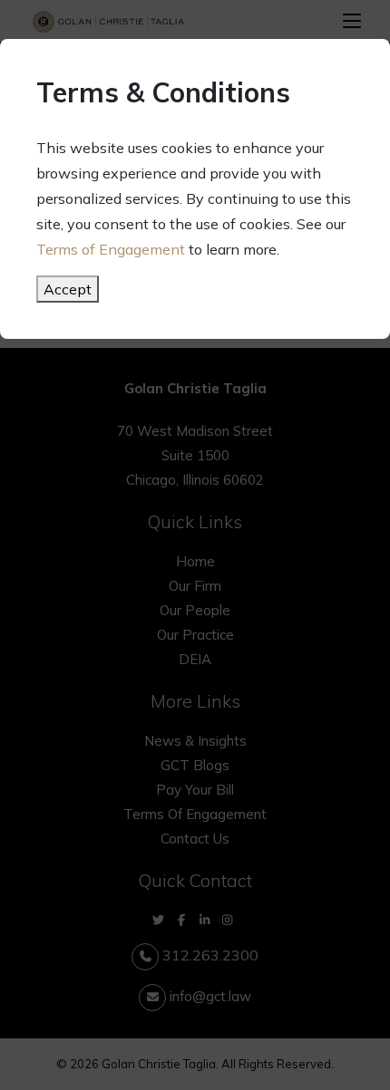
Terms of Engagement (110, 249)
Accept (68, 289)
